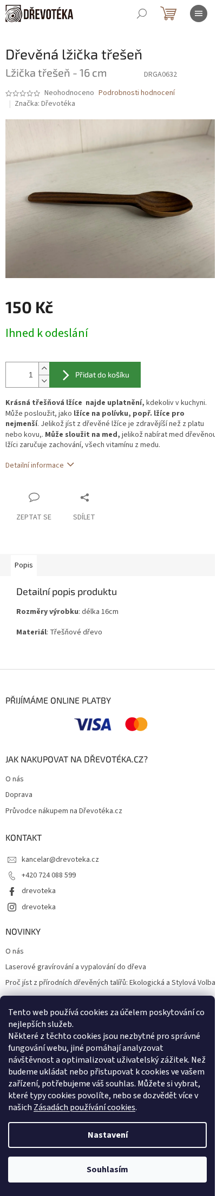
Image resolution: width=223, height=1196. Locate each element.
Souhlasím (107, 1169)
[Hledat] (142, 13)
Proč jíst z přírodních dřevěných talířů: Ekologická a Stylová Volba (110, 983)
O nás (14, 779)
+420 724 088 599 (49, 875)
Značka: (45, 103)
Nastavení (108, 1135)
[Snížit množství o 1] (43, 381)
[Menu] (198, 13)
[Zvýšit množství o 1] (43, 368)
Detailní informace (34, 465)
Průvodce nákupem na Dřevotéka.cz (63, 811)
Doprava (18, 795)
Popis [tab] (24, 565)
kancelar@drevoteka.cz (60, 859)
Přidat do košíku (102, 374)
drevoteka (39, 891)
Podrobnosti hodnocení (137, 93)
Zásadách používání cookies (84, 1107)
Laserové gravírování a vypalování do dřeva (75, 967)
